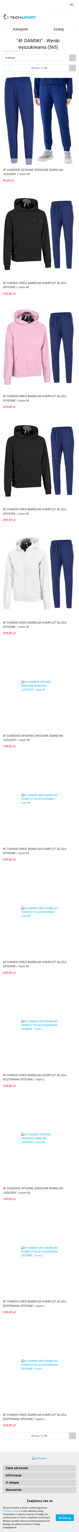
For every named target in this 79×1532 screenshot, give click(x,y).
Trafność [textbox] (10, 57)
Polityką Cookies (11, 1511)
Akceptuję (65, 1517)
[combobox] (39, 57)
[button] (39, 1468)
